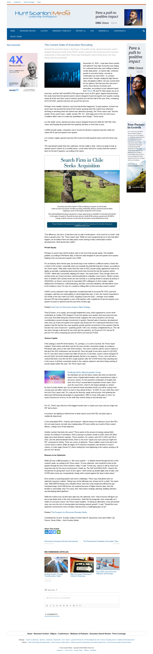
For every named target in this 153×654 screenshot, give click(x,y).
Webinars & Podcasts (79, 634)
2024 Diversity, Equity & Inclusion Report (119, 642)
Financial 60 (56, 639)
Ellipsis (44, 31)
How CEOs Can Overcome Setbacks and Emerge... (106, 573)
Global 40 (49, 639)
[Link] (73, 605)
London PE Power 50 (77, 639)
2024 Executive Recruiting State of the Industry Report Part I (88, 642)
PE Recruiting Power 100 (92, 639)
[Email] (58, 532)
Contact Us (17, 2)
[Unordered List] (63, 605)
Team (39, 2)
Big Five (42, 639)
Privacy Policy (78, 650)
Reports (79, 31)
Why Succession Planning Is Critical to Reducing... (81, 575)
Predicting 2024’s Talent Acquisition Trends (84, 372)
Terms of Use (69, 650)
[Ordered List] (60, 605)
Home (9, 2)
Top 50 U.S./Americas (32, 639)
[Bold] (47, 605)
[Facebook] (50, 532)
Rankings (103, 31)
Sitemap (86, 650)
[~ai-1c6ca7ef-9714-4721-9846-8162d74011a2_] (117, 10)
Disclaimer (93, 650)
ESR (92, 31)
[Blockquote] (67, 605)
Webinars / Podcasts (62, 31)
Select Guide (16, 37)
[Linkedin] (46, 532)
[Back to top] (149, 650)
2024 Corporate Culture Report (60, 642)
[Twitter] (54, 532)
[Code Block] (70, 605)
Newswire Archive (28, 31)
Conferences (120, 31)
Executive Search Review (100, 634)
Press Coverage (29, 2)
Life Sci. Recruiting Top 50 (108, 639)
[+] (80, 605)
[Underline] (53, 605)
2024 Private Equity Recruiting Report (39, 642)
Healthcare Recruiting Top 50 (125, 639)
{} (77, 605)
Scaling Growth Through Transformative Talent (53, 575)
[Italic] (50, 605)
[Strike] (57, 605)
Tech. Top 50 (65, 639)
